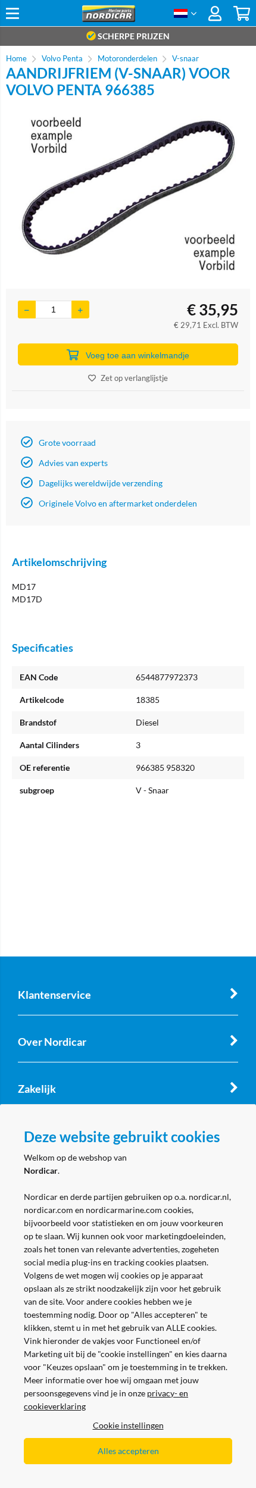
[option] (128, 193)
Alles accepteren (128, 1451)
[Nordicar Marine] (108, 19)
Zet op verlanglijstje (134, 378)
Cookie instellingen (128, 1425)
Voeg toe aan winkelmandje (137, 355)
